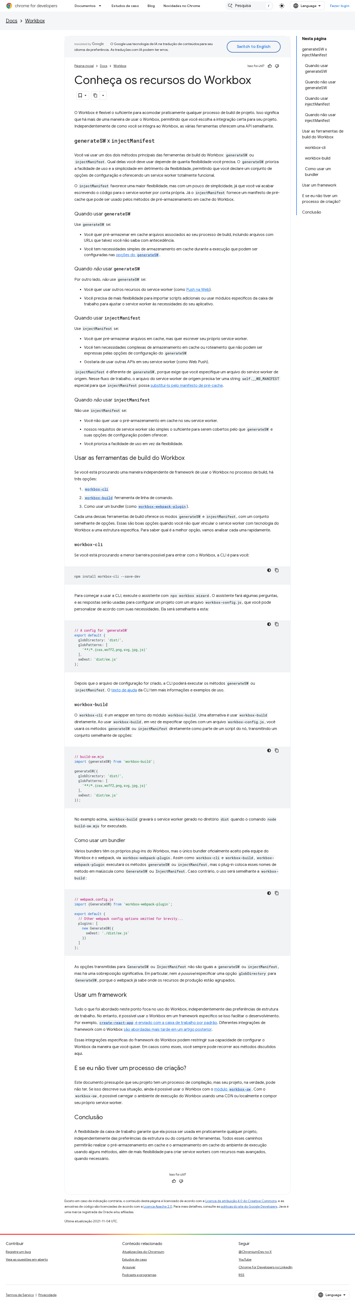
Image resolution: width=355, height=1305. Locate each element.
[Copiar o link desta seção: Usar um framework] (131, 995)
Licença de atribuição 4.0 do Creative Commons (241, 1201)
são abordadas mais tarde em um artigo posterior (168, 1029)
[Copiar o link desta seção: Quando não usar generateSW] (144, 269)
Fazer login (339, 6)
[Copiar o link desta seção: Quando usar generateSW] (135, 214)
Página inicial (84, 66)
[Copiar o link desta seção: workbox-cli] (108, 545)
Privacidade (47, 1295)
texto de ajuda (124, 690)
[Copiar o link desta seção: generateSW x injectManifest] (159, 141)
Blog (151, 6)
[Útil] (269, 66)
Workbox (35, 21)
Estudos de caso (125, 6)
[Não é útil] (277, 66)
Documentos (85, 6)
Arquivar (128, 1267)
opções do (137, 255)
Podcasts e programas (139, 1275)
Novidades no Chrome (181, 6)
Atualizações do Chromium (143, 1252)
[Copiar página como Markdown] (95, 95)
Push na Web (197, 289)
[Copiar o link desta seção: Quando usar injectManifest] (145, 318)
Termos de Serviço (20, 1295)
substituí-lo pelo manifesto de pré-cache (186, 385)
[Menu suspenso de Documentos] (101, 6)
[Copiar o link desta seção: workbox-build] (112, 705)
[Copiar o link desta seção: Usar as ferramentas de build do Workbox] (189, 458)
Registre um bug (18, 1252)
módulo (232, 1089)
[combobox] (249, 5)
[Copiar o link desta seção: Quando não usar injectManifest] (155, 400)
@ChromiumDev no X (255, 1252)
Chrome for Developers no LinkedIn (265, 1267)
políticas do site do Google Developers (249, 1207)
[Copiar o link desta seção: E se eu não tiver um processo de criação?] (191, 1068)
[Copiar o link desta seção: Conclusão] (108, 1118)
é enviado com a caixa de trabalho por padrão (158, 1022)
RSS (241, 1275)
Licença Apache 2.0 (157, 1207)
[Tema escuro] (269, 570)
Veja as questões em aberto (27, 1259)
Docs (11, 21)
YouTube (245, 1259)
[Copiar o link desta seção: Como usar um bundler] (130, 841)
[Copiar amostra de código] (277, 570)
